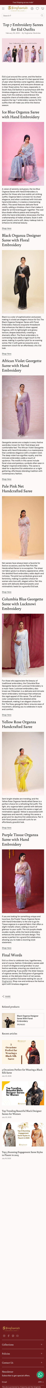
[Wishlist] (37, 9)
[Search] (42, 15)
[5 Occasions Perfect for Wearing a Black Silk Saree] (23, 1052)
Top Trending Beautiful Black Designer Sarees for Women (22, 1112)
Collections (8, 1344)
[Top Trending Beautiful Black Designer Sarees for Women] (23, 1093)
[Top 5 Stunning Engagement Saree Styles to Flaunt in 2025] (23, 1134)
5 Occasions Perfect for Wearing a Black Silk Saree (22, 1071)
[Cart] (42, 8)
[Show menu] (3, 8)
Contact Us (7, 1362)
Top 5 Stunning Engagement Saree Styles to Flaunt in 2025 (22, 1153)
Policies (6, 1353)
